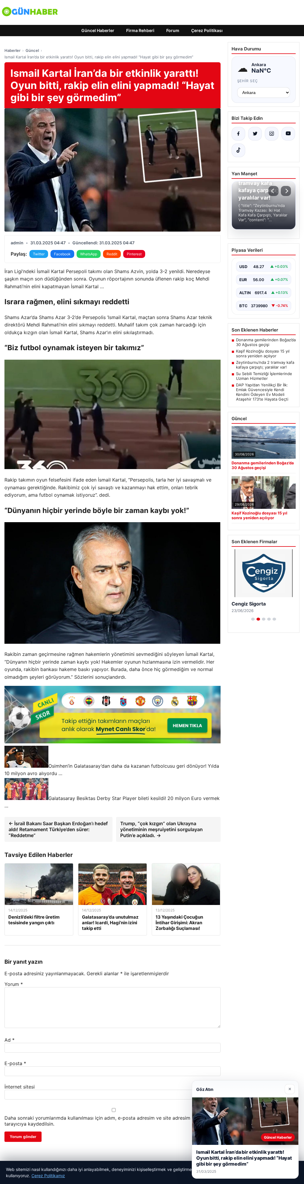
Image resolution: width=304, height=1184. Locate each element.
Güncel (32, 50)
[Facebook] (238, 134)
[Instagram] (271, 134)
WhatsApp (88, 254)
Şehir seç (247, 81)
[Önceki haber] (273, 191)
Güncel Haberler (97, 30)
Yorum (13, 984)
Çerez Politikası (207, 30)
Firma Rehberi (140, 30)
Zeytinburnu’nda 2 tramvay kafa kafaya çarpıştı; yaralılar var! (265, 364)
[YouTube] (288, 134)
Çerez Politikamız (48, 1175)
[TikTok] (238, 150)
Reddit (112, 254)
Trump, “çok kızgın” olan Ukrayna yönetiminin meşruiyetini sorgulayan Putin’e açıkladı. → (161, 829)
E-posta (15, 1063)
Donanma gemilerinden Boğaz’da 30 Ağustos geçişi (266, 342)
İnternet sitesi (19, 1087)
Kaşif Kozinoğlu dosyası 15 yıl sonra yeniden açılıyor (262, 353)
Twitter (39, 254)
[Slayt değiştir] (253, 619)
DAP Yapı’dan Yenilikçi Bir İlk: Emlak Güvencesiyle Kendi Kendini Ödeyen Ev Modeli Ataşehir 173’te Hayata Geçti (262, 392)
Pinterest (134, 254)
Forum (172, 30)
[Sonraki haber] (286, 191)
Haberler (12, 50)
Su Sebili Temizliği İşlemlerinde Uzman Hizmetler (264, 376)
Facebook (62, 254)
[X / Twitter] (255, 134)
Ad (9, 1040)
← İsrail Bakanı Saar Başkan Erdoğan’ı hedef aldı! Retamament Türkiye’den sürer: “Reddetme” (58, 829)
